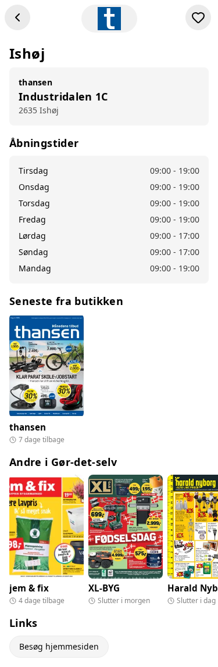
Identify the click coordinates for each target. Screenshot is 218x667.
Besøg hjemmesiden (59, 646)
